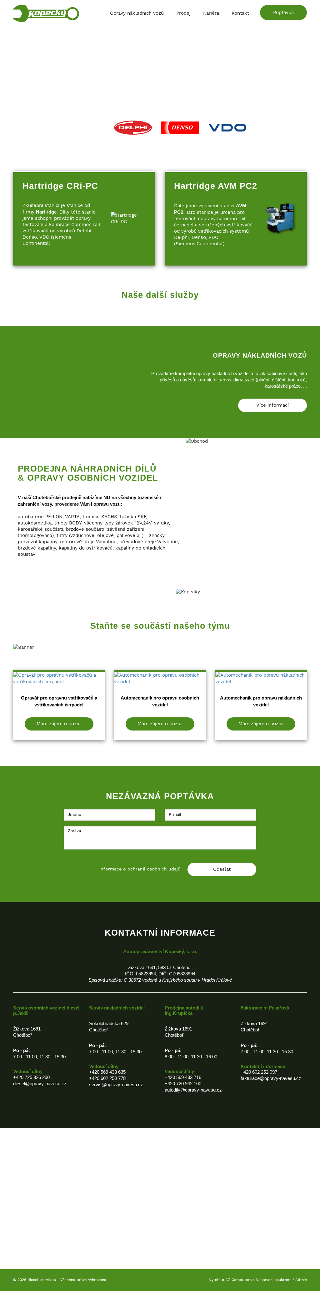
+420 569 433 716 (183, 1077)
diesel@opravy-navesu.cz (40, 1083)
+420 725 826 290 (31, 1077)
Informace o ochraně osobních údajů (140, 869)
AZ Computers (238, 1280)
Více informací (272, 405)
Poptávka (283, 13)
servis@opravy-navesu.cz (116, 1084)
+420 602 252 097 (259, 1072)
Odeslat (222, 869)
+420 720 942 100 (183, 1083)
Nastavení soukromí (273, 1280)
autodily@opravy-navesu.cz (193, 1089)
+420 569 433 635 (107, 1072)
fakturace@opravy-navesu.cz (271, 1078)
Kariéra (211, 13)
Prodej (183, 13)
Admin (301, 1280)
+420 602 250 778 (107, 1078)
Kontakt (240, 13)
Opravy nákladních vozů (137, 13)
